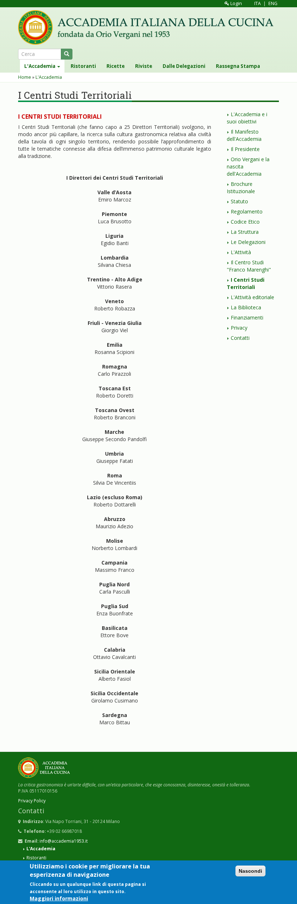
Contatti (240, 337)
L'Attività (241, 252)
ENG (272, 3)
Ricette (115, 66)
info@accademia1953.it (63, 841)
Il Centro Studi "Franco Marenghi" (249, 266)
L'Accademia (40, 66)
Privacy (239, 327)
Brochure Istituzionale (241, 187)
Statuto (239, 201)
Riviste (143, 66)
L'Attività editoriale (252, 297)
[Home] (148, 27)
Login (235, 3)
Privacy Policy (32, 800)
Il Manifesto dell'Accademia (244, 135)
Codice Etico (245, 221)
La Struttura (245, 231)
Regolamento (247, 211)
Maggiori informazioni (59, 898)
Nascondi (250, 871)
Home (24, 77)
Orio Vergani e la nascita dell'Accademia (248, 166)
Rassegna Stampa (238, 66)
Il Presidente (245, 149)
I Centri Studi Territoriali (245, 283)
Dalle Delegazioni (184, 66)
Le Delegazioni (248, 242)
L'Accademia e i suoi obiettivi (247, 118)
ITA (257, 3)
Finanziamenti (247, 317)
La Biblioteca (246, 307)
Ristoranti (83, 66)
